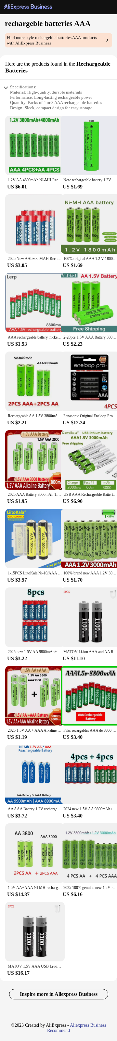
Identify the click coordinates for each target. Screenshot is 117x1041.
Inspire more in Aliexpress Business (59, 994)
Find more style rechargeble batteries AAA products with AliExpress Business (52, 40)
